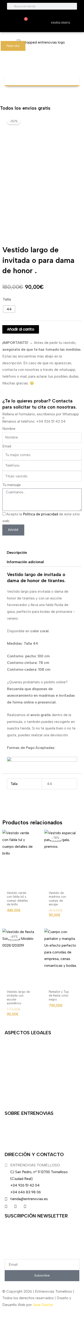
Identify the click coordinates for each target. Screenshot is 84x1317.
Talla (7, 299)
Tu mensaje (11, 485)
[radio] (9, 309)
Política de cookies (20, 1082)
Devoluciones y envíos (23, 1056)
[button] (42, 77)
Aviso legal (13, 1043)
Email (6, 446)
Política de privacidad (40, 514)
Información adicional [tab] (25, 562)
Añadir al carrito (20, 329)
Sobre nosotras (17, 1124)
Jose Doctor (43, 1304)
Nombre (8, 428)
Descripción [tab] (17, 552)
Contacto (12, 1096)
